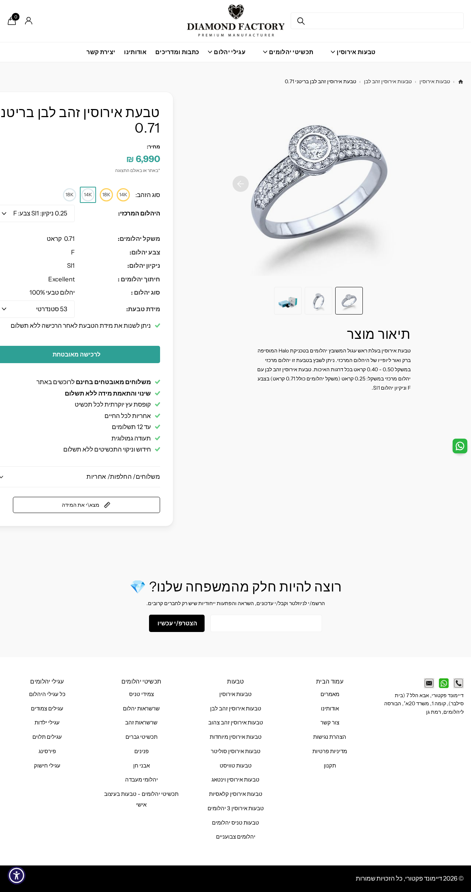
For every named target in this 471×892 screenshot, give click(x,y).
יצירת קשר (100, 52)
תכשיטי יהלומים (141, 681)
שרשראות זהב (141, 722)
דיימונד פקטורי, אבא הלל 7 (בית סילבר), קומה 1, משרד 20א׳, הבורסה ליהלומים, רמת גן (424, 703)
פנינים (141, 751)
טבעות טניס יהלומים (235, 822)
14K (123, 194)
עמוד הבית (329, 681)
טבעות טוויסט (236, 765)
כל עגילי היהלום (47, 694)
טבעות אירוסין (434, 81)
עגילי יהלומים (47, 681)
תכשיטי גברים (141, 737)
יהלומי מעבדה (141, 779)
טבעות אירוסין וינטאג (235, 779)
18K (106, 194)
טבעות (235, 681)
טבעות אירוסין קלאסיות (235, 794)
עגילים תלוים (47, 737)
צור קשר (330, 722)
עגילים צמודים (47, 708)
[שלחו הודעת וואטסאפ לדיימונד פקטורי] (444, 683)
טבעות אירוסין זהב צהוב (235, 722)
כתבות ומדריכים (177, 52)
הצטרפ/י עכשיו (176, 623)
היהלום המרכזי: (139, 213)
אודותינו (135, 52)
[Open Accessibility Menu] (16, 875)
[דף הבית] (461, 82)
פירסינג (47, 751)
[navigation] (349, 301)
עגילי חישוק (47, 765)
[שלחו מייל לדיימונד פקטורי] (429, 683)
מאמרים (330, 694)
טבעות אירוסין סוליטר (236, 751)
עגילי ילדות (47, 722)
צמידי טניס (141, 694)
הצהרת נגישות (329, 737)
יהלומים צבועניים (235, 836)
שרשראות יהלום (141, 708)
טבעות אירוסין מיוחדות (236, 737)
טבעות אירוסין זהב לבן (388, 81)
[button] (241, 184)
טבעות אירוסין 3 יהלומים (236, 808)
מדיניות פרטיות (329, 751)
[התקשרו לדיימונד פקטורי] (458, 683)
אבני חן (141, 765)
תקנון (330, 765)
